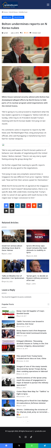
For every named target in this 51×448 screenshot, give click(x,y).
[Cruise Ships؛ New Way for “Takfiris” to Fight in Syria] (8, 394)
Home (5, 12)
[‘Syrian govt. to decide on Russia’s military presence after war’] (37, 266)
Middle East (23, 12)
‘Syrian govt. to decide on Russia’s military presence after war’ (37, 278)
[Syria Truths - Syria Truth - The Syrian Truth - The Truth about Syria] (10, 5)
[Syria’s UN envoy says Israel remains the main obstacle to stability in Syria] (37, 236)
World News (13, 12)
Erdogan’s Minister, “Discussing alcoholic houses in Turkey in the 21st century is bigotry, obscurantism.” (32, 343)
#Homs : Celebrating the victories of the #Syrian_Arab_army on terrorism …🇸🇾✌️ (33, 412)
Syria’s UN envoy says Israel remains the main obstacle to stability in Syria (36, 249)
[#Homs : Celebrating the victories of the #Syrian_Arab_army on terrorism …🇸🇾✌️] (8, 412)
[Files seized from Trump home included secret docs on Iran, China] (8, 359)
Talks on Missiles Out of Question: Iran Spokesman (13, 277)
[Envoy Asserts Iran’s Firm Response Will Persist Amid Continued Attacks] (8, 333)
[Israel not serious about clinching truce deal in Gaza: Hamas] (13, 236)
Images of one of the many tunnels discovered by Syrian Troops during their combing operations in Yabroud (32, 368)
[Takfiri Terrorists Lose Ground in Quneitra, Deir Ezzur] (8, 324)
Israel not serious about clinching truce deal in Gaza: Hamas (12, 248)
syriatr (6, 33)
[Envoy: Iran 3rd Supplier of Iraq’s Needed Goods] (8, 314)
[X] (11, 205)
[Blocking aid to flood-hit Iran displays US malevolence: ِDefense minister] (8, 403)
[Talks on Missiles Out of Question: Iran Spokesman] (13, 266)
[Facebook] (6, 205)
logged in (14, 297)
